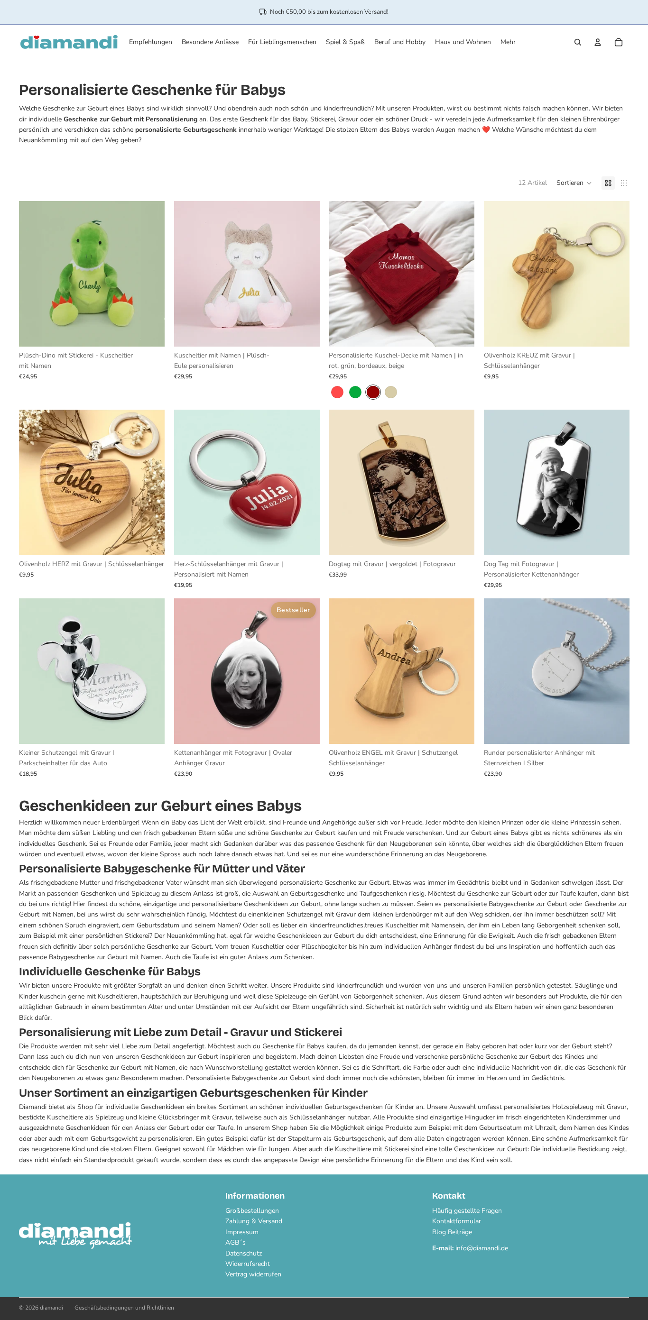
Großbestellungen (252, 1210)
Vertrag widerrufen (253, 1274)
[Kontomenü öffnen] (597, 42)
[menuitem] (508, 42)
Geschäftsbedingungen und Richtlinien (124, 1307)
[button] (574, 183)
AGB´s (235, 1242)
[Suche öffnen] (577, 42)
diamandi (51, 1307)
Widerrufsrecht (247, 1263)
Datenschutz (243, 1253)
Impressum (242, 1232)
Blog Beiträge (452, 1232)
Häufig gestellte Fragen (467, 1210)
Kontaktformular (456, 1221)
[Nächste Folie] (150, 273)
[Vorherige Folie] (33, 273)
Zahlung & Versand (253, 1221)
